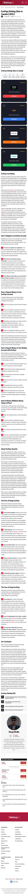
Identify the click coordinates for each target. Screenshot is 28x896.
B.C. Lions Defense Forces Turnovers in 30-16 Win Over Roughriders (14, 795)
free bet (3, 210)
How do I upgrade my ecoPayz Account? (14, 706)
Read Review (14, 99)
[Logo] (14, 818)
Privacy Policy (18, 866)
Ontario (2, 829)
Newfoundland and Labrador (5, 848)
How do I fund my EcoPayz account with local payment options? (15, 697)
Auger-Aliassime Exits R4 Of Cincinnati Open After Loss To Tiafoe (15, 800)
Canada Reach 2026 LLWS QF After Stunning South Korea (13, 786)
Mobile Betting (18, 834)
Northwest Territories (5, 851)
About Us (17, 859)
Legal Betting (18, 838)
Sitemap (17, 870)
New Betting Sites (19, 840)
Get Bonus (14, 96)
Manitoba (3, 853)
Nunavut (3, 832)
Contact (17, 868)
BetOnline (3, 867)
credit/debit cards (12, 622)
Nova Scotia (3, 834)
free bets (24, 568)
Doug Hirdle (7, 16)
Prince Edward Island (5, 836)
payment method (18, 531)
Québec (2, 838)
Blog (16, 861)
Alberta (2, 843)
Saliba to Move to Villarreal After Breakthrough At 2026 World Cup (14, 790)
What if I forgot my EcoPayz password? (14, 710)
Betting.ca (13, 879)
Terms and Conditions (14, 766)
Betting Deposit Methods (20, 836)
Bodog (2, 860)
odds (20, 193)
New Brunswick (4, 845)
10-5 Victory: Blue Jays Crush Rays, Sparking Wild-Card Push (14, 805)
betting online (12, 190)
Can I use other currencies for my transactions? (12, 702)
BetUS (2, 865)
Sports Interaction (5, 863)
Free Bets (17, 829)
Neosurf (13, 618)
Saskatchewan (4, 840)
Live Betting (17, 832)
